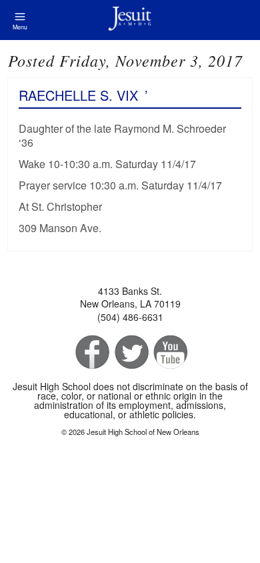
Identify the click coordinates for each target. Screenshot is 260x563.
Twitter (130, 352)
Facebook (91, 352)
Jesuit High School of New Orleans (130, 20)
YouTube (169, 352)
